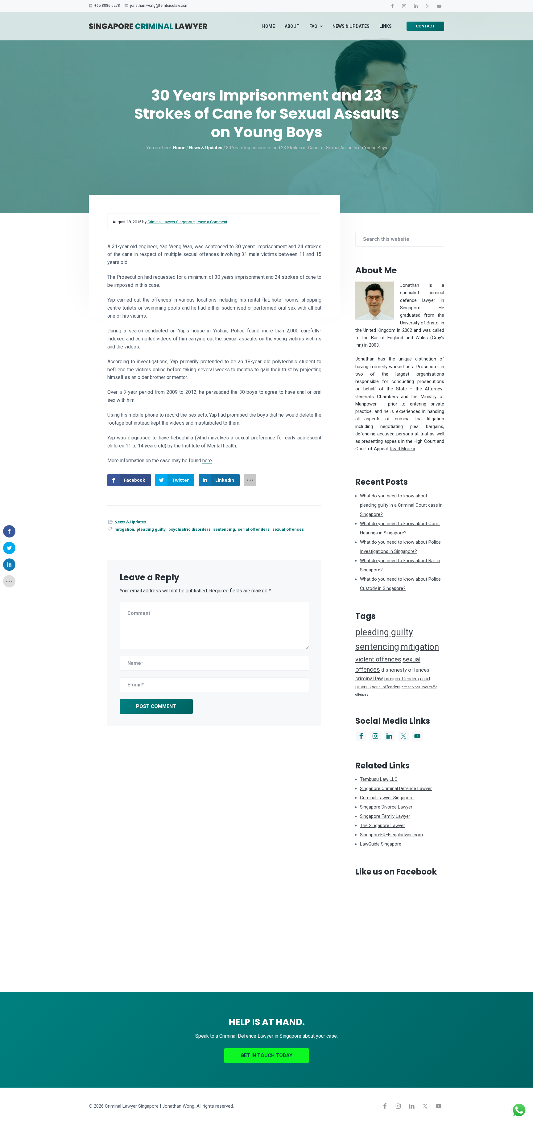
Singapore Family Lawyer (385, 816)
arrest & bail (411, 687)
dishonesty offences (405, 670)
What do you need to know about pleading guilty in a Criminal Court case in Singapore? (401, 505)
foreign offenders (401, 678)
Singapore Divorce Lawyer (386, 807)
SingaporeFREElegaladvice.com (391, 835)
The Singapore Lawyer (382, 825)
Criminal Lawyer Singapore (387, 798)
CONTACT (425, 26)
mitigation (124, 529)
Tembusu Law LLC (379, 779)
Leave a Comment (211, 222)
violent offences (378, 659)
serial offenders (254, 529)
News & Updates (130, 522)
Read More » (402, 448)
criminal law (369, 678)
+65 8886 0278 (107, 5)
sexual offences (288, 529)
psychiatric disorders (189, 529)
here (207, 460)
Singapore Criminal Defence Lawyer (396, 788)
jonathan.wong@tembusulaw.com (159, 5)
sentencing (224, 529)
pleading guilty (151, 529)
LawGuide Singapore (380, 844)
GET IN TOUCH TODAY (266, 1055)
